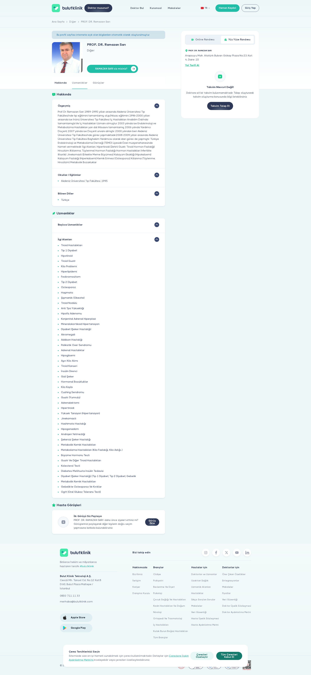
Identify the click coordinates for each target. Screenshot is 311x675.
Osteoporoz (68, 287)
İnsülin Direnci (69, 371)
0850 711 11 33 (70, 595)
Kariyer (136, 587)
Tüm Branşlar (160, 637)
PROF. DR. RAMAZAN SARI (200, 51)
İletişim (136, 580)
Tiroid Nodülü (69, 302)
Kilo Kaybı (67, 387)
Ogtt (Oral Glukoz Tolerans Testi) (81, 491)
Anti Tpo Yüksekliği (72, 308)
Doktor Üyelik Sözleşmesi (236, 606)
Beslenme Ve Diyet (164, 587)
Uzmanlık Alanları (201, 587)
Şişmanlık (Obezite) (73, 297)
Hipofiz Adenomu (71, 313)
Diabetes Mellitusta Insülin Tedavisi (82, 470)
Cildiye (157, 574)
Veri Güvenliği (199, 612)
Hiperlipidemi (69, 271)
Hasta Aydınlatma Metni (205, 624)
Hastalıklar (197, 593)
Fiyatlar (226, 593)
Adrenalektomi (70, 402)
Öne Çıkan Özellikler (234, 574)
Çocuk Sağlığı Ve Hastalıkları (169, 599)
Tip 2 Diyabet (69, 282)
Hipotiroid (67, 255)
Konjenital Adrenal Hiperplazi (78, 318)
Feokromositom (71, 276)
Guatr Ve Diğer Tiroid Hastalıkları (81, 460)
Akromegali (68, 334)
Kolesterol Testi (70, 465)
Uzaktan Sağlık (199, 580)
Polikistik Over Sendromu (76, 345)
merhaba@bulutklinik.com (76, 601)
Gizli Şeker (67, 376)
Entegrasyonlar (230, 580)
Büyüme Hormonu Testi (75, 455)
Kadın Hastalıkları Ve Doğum (169, 606)
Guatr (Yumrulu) (70, 397)
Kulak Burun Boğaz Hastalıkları (170, 631)
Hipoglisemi (68, 355)
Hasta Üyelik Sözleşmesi (205, 618)
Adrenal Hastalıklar (73, 350)
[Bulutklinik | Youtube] (237, 552)
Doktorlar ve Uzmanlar (204, 574)
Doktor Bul (137, 8)
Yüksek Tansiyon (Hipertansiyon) (80, 413)
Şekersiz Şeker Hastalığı (76, 439)
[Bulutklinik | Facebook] (216, 552)
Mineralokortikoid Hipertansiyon (80, 324)
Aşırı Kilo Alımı (69, 360)
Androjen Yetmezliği (73, 434)
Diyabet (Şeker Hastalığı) (76, 329)
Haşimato (67, 292)
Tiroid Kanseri (69, 365)
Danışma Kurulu (141, 593)
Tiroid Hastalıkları (71, 245)
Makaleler (174, 8)
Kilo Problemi (69, 266)
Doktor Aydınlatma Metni (236, 612)
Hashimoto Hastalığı (73, 423)
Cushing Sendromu (72, 392)
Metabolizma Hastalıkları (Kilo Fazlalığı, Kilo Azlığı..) (91, 449)
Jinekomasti (68, 418)
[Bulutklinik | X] (226, 552)
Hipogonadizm (70, 429)
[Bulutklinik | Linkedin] (247, 552)
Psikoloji (157, 593)
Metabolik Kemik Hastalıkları (78, 444)
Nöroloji (157, 612)
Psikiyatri (158, 580)
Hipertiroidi (67, 407)
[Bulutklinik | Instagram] (206, 552)
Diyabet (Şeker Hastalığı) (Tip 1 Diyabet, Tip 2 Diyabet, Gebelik (98, 476)
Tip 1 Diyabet (69, 250)
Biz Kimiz (137, 574)
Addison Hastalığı (71, 339)
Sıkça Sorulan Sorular (203, 599)
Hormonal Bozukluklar (74, 381)
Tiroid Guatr (68, 260)
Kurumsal (156, 8)
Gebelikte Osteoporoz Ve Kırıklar (81, 486)
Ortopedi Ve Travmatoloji (167, 618)
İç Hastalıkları (160, 624)
